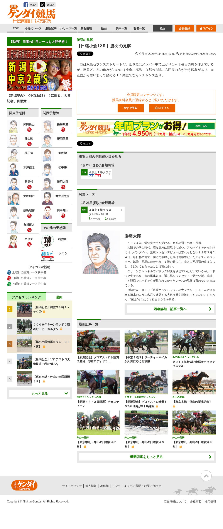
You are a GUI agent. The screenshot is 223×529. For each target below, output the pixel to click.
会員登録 (184, 28)
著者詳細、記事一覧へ (170, 309)
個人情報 (91, 485)
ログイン (208, 28)
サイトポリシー (72, 485)
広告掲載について (175, 501)
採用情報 (210, 501)
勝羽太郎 (133, 236)
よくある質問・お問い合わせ (142, 485)
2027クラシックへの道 (89, 397)
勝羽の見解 (85, 40)
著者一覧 (139, 28)
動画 (104, 28)
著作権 (104, 485)
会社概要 (195, 501)
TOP (16, 28)
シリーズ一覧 (68, 28)
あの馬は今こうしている (185, 357)
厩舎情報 (86, 28)
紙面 (163, 28)
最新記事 (51, 28)
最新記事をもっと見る (146, 457)
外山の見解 (178, 397)
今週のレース (33, 28)
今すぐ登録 (130, 108)
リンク (116, 485)
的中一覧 (121, 28)
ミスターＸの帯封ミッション (140, 397)
